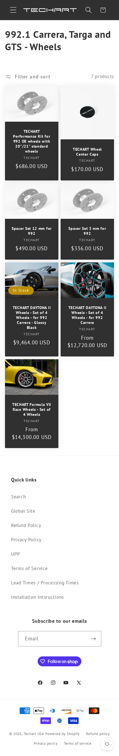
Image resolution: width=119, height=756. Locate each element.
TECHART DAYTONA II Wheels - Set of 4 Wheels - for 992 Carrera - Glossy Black (32, 318)
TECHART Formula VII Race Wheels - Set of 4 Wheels (31, 409)
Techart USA (34, 734)
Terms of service (78, 743)
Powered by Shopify (62, 734)
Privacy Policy (26, 540)
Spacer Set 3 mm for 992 (87, 231)
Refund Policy (26, 525)
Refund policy (98, 733)
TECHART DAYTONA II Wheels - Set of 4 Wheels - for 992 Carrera (87, 315)
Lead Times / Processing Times (45, 583)
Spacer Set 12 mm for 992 (32, 231)
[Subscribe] (93, 638)
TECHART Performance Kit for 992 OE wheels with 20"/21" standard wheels (31, 141)
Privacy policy (46, 743)
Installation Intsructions (37, 597)
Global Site (23, 511)
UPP (15, 554)
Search (18, 497)
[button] (13, 10)
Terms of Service (29, 568)
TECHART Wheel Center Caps (87, 152)
